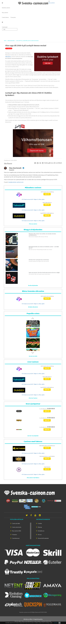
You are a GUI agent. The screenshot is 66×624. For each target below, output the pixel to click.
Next (32, 353)
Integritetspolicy (38, 619)
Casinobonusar (16, 538)
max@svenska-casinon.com (15, 182)
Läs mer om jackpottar (33, 435)
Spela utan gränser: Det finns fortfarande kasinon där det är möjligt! (44, 272)
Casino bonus (5, 17)
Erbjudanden (11, 40)
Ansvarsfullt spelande (43, 538)
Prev (32, 318)
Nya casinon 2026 (16, 531)
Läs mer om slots (33, 356)
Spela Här (47, 194)
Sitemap (40, 527)
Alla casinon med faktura (33, 477)
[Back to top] (62, 620)
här (50, 621)
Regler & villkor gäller (39, 199)
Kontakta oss (41, 531)
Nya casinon (5, 12)
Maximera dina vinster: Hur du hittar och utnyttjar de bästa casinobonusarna (42, 234)
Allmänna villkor (28, 619)
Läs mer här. (56, 622)
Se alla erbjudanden (33, 285)
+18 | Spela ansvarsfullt (27, 199)
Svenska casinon (6, 7)
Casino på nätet (16, 523)
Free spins (13, 17)
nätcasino (8, 56)
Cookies (40, 523)
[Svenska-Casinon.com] (33, 3)
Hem (5, 40)
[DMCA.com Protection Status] (36, 506)
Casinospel (4, 27)
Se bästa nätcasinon (33, 307)
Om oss (40, 534)
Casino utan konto (16, 527)
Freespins (14, 534)
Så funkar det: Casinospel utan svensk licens (39, 259)
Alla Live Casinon (33, 398)
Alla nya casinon (33, 224)
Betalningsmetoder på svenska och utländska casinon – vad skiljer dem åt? (44, 247)
